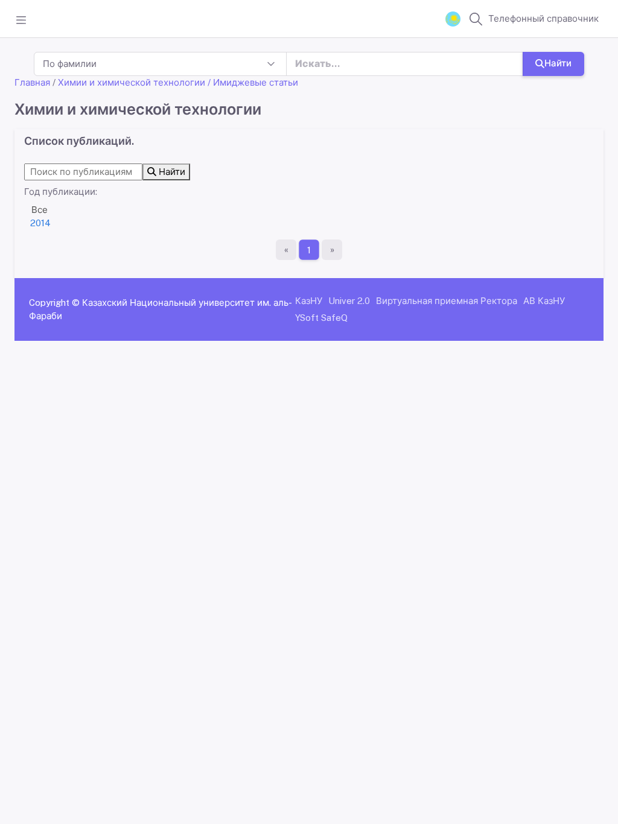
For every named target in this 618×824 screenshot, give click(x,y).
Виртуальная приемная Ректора (446, 301)
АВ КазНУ (544, 301)
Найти (558, 63)
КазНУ (308, 301)
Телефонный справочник (543, 18)
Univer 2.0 (349, 301)
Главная (32, 82)
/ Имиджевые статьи (253, 82)
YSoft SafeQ (321, 317)
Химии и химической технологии (131, 82)
